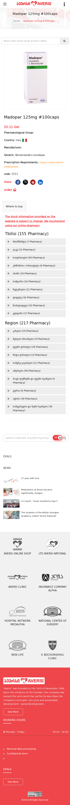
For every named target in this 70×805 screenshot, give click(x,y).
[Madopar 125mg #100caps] (35, 78)
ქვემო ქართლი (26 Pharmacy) (30, 347)
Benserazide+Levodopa (30, 155)
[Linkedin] (40, 182)
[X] (25, 182)
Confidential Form (17, 753)
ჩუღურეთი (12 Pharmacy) (27, 289)
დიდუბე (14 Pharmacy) (26, 297)
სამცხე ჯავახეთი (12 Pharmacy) (31, 363)
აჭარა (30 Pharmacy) (25, 398)
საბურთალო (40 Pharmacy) (29, 257)
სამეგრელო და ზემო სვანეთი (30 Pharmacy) (32, 408)
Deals (7, 456)
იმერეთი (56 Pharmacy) (27, 370)
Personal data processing (21, 749)
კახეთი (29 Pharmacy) (25, 331)
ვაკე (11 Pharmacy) (24, 249)
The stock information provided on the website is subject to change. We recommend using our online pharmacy (35, 221)
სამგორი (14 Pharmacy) (27, 281)
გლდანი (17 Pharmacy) (26, 313)
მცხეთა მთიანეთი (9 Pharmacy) (31, 339)
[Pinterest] (32, 182)
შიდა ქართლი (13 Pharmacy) (30, 355)
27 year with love (30, 478)
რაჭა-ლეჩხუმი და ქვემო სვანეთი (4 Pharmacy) (34, 380)
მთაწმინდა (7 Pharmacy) (27, 241)
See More (13, 711)
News (7, 468)
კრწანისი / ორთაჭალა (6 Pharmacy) (34, 265)
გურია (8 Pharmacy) (24, 390)
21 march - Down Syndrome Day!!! (39, 501)
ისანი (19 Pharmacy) (25, 273)
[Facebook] (18, 182)
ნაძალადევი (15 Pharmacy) (29, 305)
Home (16, 21)
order (8, 189)
